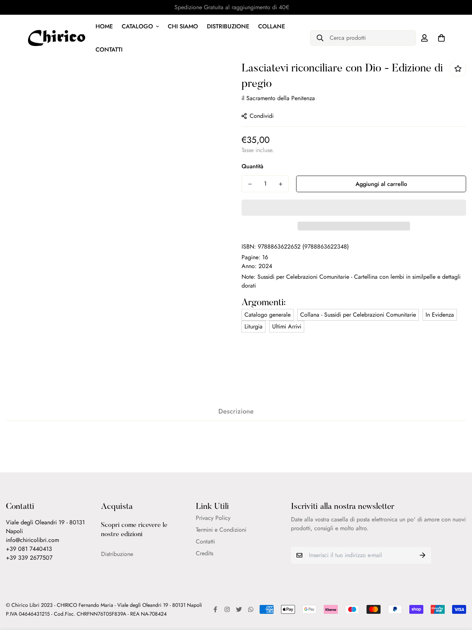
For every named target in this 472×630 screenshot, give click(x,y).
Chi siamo (183, 26)
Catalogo (137, 26)
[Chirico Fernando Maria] (56, 38)
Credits (204, 553)
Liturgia (253, 326)
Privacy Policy (213, 518)
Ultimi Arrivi (286, 326)
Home (104, 26)
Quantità (252, 166)
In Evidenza (440, 314)
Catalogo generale (267, 314)
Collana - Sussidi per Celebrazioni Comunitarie (358, 314)
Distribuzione (228, 26)
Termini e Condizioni (221, 529)
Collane (271, 26)
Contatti (109, 49)
